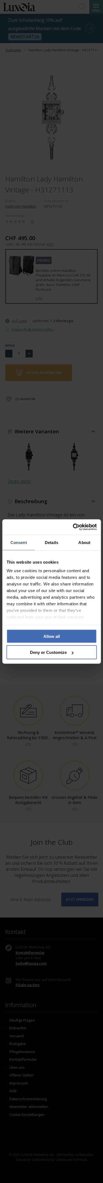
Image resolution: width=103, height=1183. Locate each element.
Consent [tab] (18, 542)
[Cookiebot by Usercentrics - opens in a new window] (73, 527)
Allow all (51, 636)
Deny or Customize (48, 652)
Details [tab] (51, 542)
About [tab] (84, 542)
